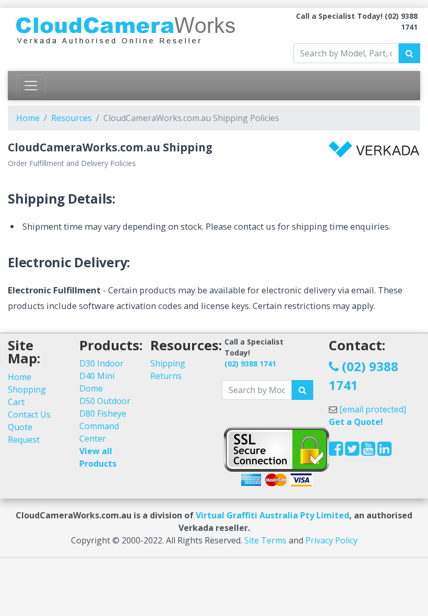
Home (28, 118)
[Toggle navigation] (30, 85)
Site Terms (265, 540)
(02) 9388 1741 (250, 364)
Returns (166, 376)
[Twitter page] (352, 451)
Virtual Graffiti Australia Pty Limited (272, 515)
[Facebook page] (336, 451)
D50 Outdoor (104, 401)
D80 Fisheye (102, 413)
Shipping (167, 363)
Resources (71, 118)
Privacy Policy (331, 540)
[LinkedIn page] (384, 451)
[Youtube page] (368, 451)
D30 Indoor (101, 363)
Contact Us (29, 414)
